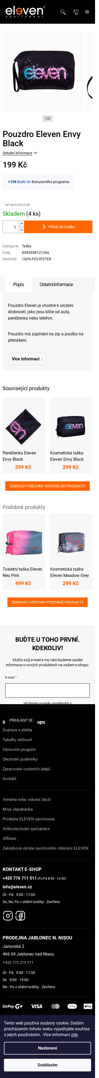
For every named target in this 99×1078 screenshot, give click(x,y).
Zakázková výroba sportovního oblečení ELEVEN (45, 848)
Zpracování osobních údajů (26, 769)
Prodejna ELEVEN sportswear (29, 819)
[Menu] (87, 12)
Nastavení (47, 1048)
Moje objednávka (18, 809)
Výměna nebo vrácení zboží (27, 799)
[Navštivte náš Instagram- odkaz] (8, 914)
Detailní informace (17, 153)
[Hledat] (64, 12)
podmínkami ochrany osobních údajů (47, 709)
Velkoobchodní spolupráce (26, 828)
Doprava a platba (17, 730)
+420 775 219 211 (18, 962)
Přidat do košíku (62, 227)
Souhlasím (47, 1064)
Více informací (25, 358)
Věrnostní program (19, 749)
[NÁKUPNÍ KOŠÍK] (76, 12)
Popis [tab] (18, 284)
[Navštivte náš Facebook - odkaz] (20, 914)
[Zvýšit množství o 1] (21, 224)
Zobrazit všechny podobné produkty (47, 602)
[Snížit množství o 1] (21, 230)
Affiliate (9, 838)
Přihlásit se (21, 720)
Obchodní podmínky (20, 759)
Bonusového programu (50, 182)
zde (74, 1034)
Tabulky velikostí (17, 739)
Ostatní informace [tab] (56, 284)
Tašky (26, 246)
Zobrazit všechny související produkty (48, 486)
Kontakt (9, 778)
